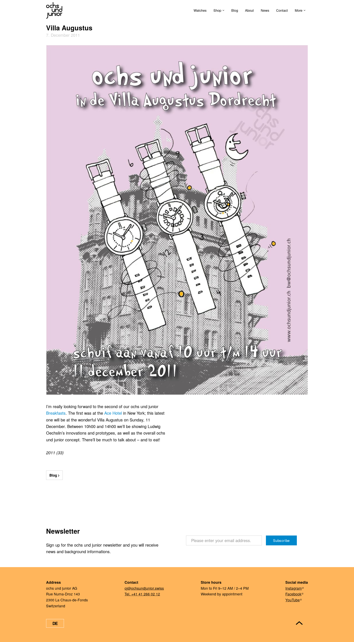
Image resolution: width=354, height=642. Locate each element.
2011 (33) (55, 452)
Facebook (293, 593)
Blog (234, 10)
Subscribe (281, 540)
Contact (282, 10)
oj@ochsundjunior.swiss (144, 588)
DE (55, 623)
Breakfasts (56, 413)
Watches (200, 10)
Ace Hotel (113, 413)
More (298, 10)
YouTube (292, 599)
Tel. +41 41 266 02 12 (142, 593)
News (265, 10)
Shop (217, 10)
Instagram (293, 588)
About (249, 10)
